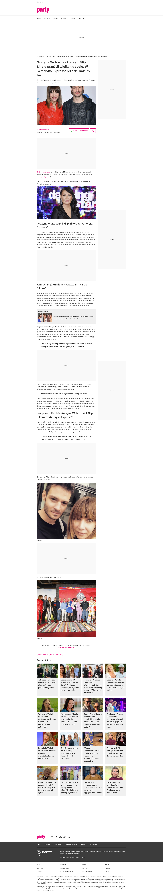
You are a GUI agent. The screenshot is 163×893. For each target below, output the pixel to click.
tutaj (53, 890)
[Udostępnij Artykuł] (93, 130)
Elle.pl (38, 864)
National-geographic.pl (66, 872)
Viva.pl (107, 864)
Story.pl (107, 872)
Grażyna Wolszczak (43, 172)
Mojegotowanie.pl (64, 868)
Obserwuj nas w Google (80, 131)
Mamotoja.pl (62, 864)
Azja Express (42, 654)
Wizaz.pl (107, 868)
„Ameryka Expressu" (43, 177)
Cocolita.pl (40, 872)
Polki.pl (84, 864)
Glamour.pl (40, 868)
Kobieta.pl (85, 868)
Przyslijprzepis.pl (87, 872)
